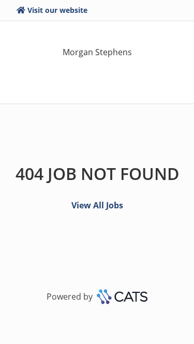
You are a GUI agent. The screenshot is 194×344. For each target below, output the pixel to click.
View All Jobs (97, 205)
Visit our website (57, 10)
